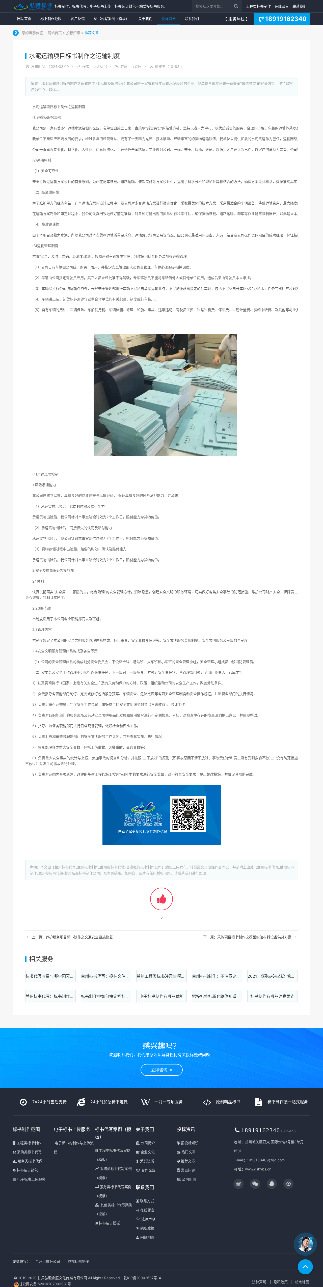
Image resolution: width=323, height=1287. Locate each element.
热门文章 (188, 1152)
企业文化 (147, 1152)
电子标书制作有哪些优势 (161, 996)
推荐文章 (92, 33)
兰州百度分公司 (47, 1261)
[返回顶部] (305, 1266)
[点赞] (161, 901)
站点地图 (302, 1282)
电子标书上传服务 (30, 1179)
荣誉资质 (146, 1161)
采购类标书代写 (29, 1152)
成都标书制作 (78, 1261)
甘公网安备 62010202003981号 (45, 1284)
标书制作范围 (51, 18)
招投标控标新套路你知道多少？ (220, 996)
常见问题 (187, 1170)
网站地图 (146, 1237)
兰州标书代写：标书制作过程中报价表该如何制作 (69, 996)
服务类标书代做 (29, 1161)
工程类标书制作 (258, 6)
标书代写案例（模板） (111, 18)
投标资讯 (169, 18)
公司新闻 (188, 1179)
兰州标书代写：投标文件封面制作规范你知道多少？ (127, 976)
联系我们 (299, 6)
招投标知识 (189, 1143)
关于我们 (145, 18)
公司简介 (147, 1143)
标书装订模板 (109, 1223)
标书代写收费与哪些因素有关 (51, 976)
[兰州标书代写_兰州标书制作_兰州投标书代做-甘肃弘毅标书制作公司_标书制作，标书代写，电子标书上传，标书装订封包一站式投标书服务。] (32, 6)
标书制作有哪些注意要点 (272, 996)
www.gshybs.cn (258, 1169)
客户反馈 (78, 18)
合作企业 (147, 1170)
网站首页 (24, 18)
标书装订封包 (27, 1170)
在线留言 (282, 6)
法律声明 (147, 1219)
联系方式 (146, 1201)
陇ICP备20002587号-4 (142, 1278)
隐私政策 (146, 1228)
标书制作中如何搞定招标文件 (107, 996)
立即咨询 (160, 1069)
